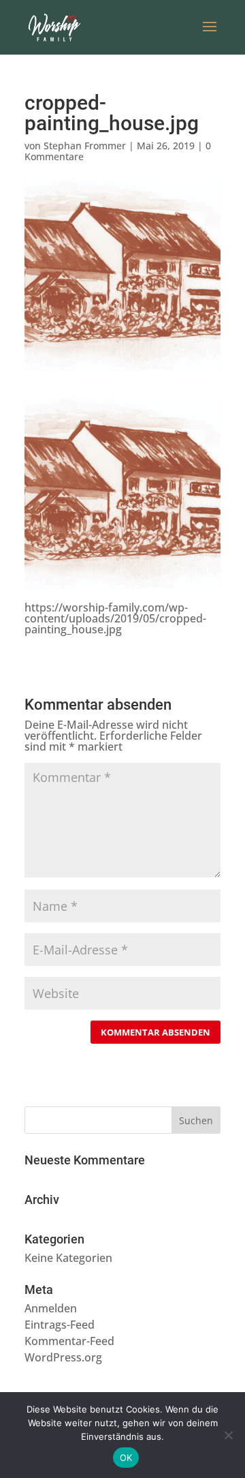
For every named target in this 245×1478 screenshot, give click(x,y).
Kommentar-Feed (69, 1340)
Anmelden (50, 1308)
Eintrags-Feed (59, 1324)
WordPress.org (63, 1357)
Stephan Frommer (85, 145)
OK (126, 1457)
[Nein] (228, 1435)
